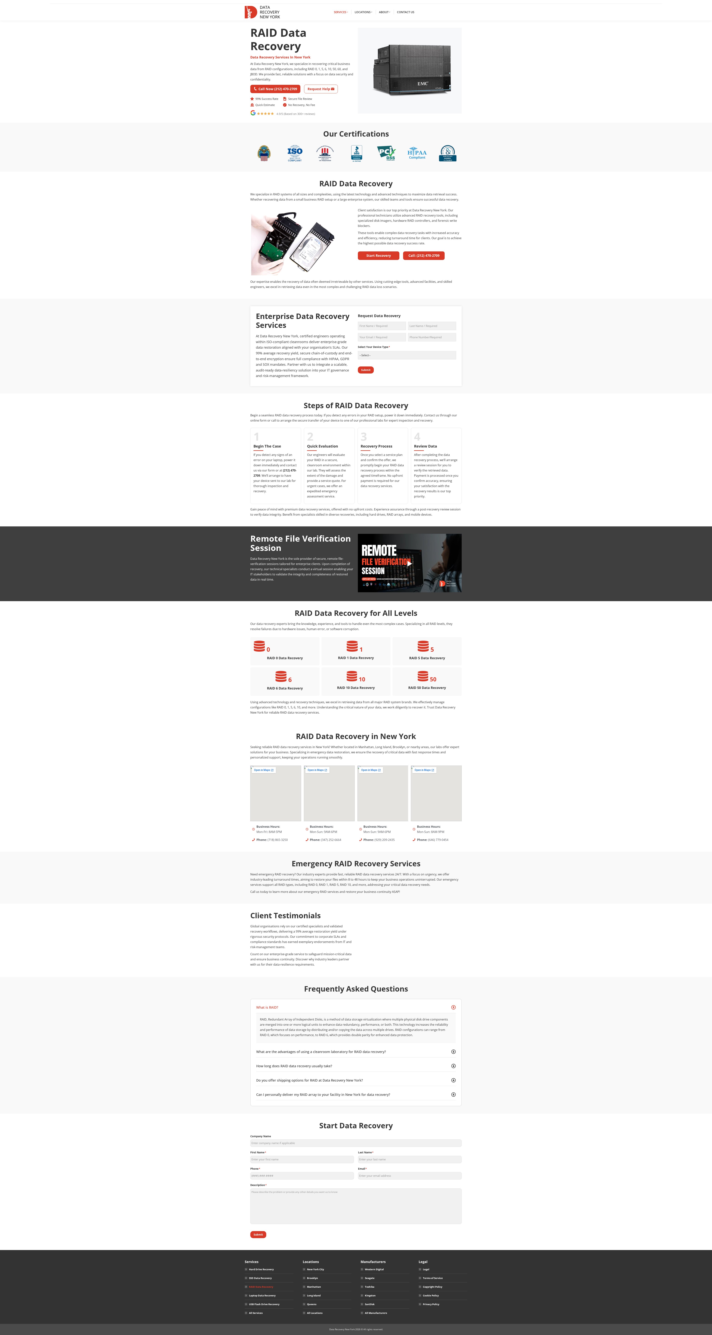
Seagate (370, 1278)
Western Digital (374, 1269)
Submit (365, 370)
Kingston (370, 1295)
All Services (256, 1313)
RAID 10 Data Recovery (356, 687)
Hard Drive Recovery (261, 1269)
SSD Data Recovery (260, 1278)
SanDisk (370, 1304)
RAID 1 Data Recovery (356, 658)
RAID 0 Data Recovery (285, 658)
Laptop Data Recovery (262, 1295)
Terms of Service (433, 1278)
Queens (311, 1304)
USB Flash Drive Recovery (264, 1304)
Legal (426, 1269)
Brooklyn (312, 1278)
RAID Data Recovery (261, 1286)
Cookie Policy (431, 1295)
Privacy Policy (431, 1304)
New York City (315, 1269)
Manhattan (314, 1286)
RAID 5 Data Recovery (427, 658)
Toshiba (369, 1286)
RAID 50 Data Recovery (427, 687)
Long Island (314, 1295)
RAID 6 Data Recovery (285, 688)
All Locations (314, 1313)
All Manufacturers (376, 1313)
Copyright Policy (432, 1286)
